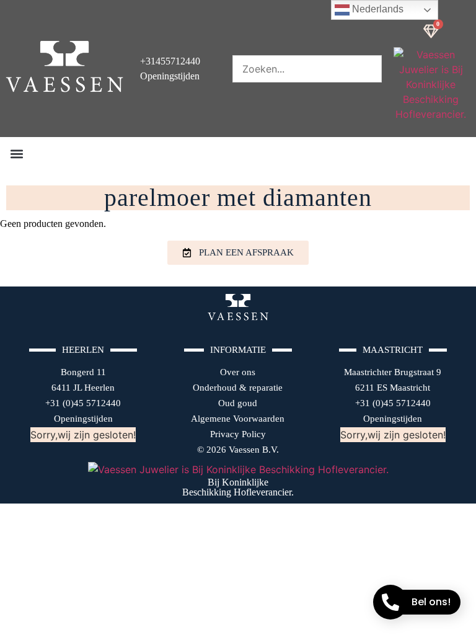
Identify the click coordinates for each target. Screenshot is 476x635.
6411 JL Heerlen (83, 388)
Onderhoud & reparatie (238, 388)
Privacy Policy (238, 434)
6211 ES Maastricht (392, 388)
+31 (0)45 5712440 (83, 403)
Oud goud (237, 403)
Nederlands (376, 9)
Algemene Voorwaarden (237, 419)
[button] (16, 153)
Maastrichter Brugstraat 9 (392, 372)
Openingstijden (83, 419)
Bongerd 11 (83, 372)
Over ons (237, 372)
